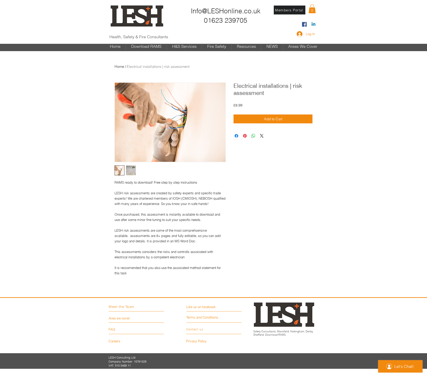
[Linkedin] (313, 24)
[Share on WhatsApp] (253, 135)
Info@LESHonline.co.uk (225, 11)
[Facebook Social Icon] (304, 24)
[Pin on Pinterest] (245, 135)
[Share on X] (261, 135)
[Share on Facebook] (236, 135)
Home (119, 66)
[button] (312, 8)
